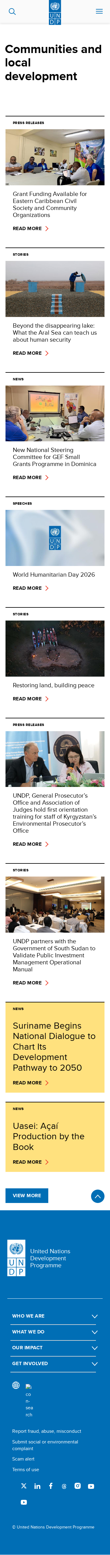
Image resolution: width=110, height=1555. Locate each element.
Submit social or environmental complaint (45, 1445)
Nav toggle (99, 11)
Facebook (51, 1486)
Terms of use (25, 1469)
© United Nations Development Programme (53, 1527)
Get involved (30, 1363)
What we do (28, 1331)
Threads (64, 1486)
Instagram (78, 1486)
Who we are (28, 1315)
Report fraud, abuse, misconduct (46, 1431)
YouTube (91, 1486)
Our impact (27, 1347)
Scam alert (23, 1458)
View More (27, 1195)
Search (12, 12)
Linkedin (37, 1486)
